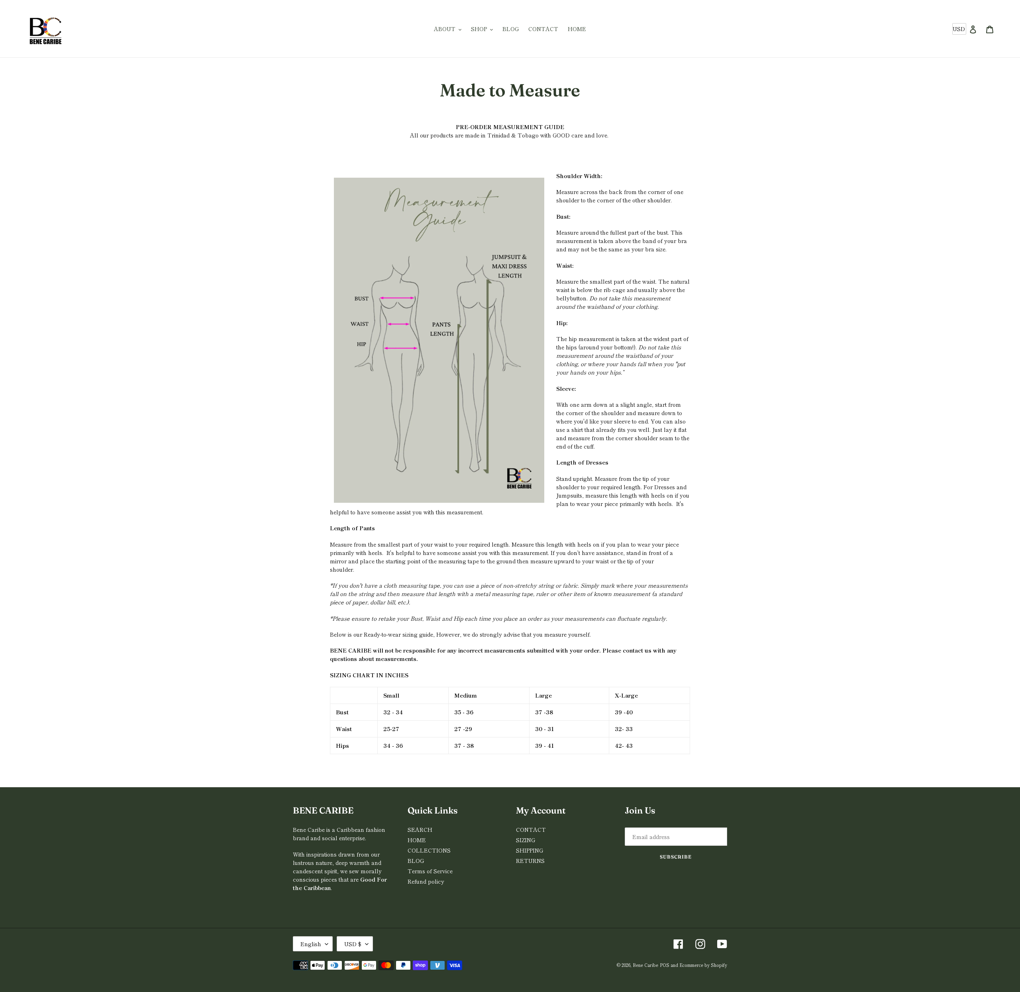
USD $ (352, 944)
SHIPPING (529, 850)
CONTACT (531, 829)
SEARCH (420, 829)
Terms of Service (430, 871)
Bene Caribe (645, 965)
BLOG (416, 861)
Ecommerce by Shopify (703, 965)
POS (664, 965)
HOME (417, 840)
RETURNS (530, 861)
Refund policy (426, 881)
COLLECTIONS (429, 850)
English (310, 944)
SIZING (525, 840)
